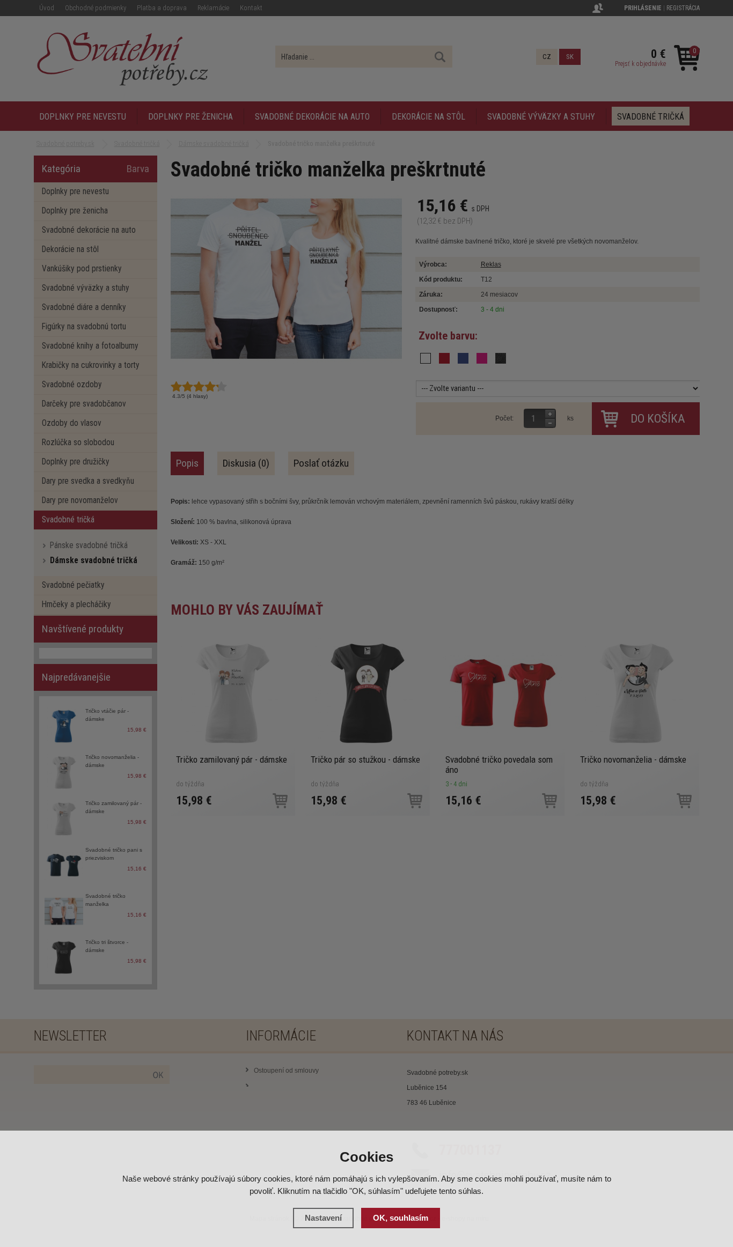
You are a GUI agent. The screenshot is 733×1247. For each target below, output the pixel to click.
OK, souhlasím (400, 1217)
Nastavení (323, 1217)
